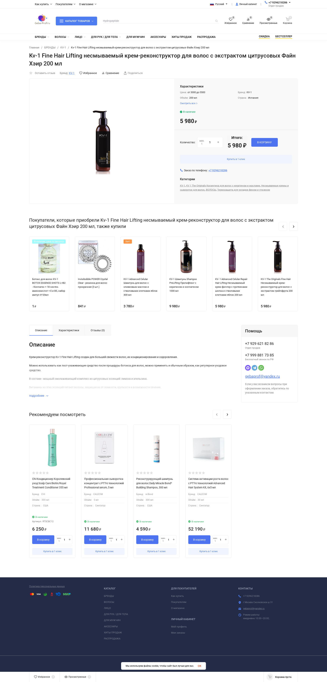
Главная (34, 47)
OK (199, 665)
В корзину (43, 539)
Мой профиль (179, 626)
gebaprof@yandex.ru (262, 376)
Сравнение (112, 73)
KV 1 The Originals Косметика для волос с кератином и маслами (223, 185)
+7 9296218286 (278, 2)
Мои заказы (178, 632)
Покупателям (178, 602)
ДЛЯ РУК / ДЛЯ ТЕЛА (116, 614)
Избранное (90, 73)
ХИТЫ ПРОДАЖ (113, 632)
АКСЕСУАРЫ (111, 626)
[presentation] (283, 226)
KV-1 (63, 47)
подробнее (37, 396)
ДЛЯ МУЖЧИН (112, 620)
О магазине (178, 608)
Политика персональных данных (47, 586)
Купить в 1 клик (236, 159)
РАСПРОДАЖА (112, 638)
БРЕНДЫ (49, 47)
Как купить (177, 596)
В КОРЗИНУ (264, 142)
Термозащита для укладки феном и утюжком (243, 189)
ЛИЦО (107, 608)
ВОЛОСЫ (211, 189)
